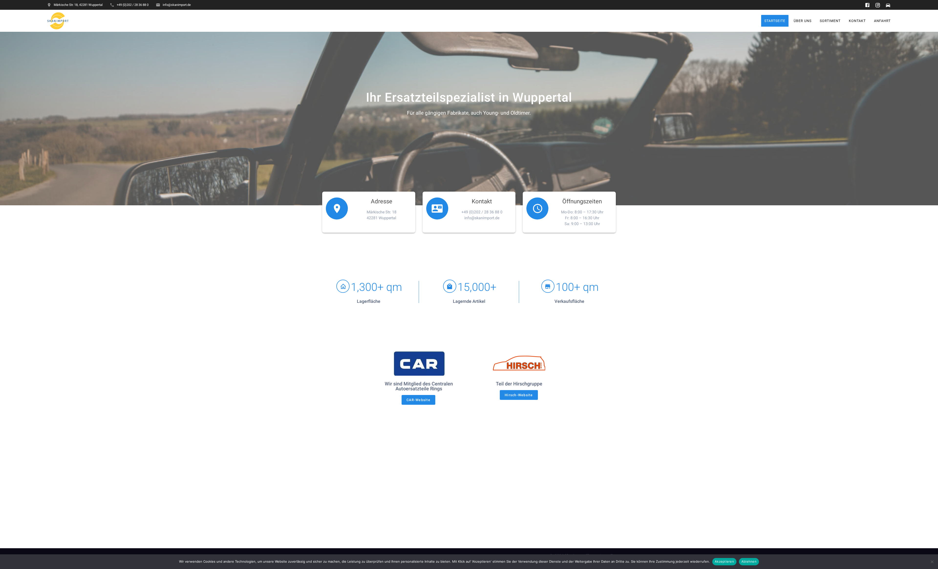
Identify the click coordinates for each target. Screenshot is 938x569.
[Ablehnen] (931, 561)
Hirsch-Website (519, 395)
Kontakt (857, 21)
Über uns (802, 21)
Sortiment (830, 21)
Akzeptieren (724, 561)
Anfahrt (882, 21)
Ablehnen (749, 561)
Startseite (774, 21)
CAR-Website (418, 400)
